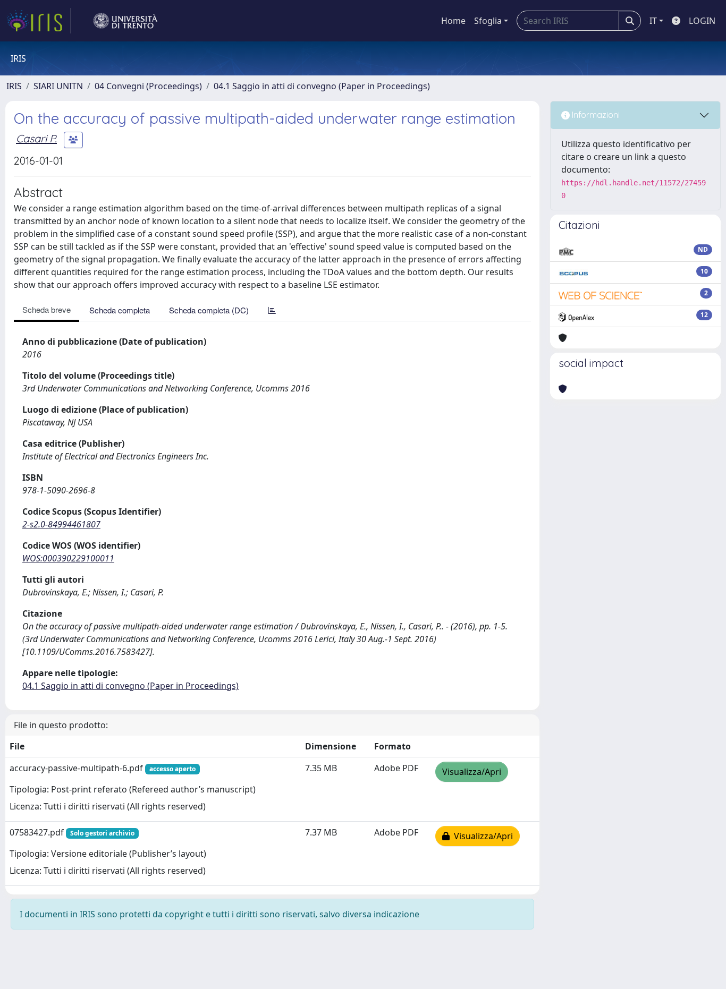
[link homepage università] (125, 20)
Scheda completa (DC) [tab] (209, 310)
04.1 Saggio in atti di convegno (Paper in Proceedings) (322, 86)
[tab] (272, 310)
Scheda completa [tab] (119, 310)
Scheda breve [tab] (46, 309)
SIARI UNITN (58, 86)
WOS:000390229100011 (68, 558)
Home (453, 21)
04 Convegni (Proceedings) (148, 86)
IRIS (14, 86)
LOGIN (702, 21)
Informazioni (595, 114)
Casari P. (36, 138)
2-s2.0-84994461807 (61, 524)
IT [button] (653, 21)
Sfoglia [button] (488, 21)
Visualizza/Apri (471, 772)
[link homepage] (38, 20)
